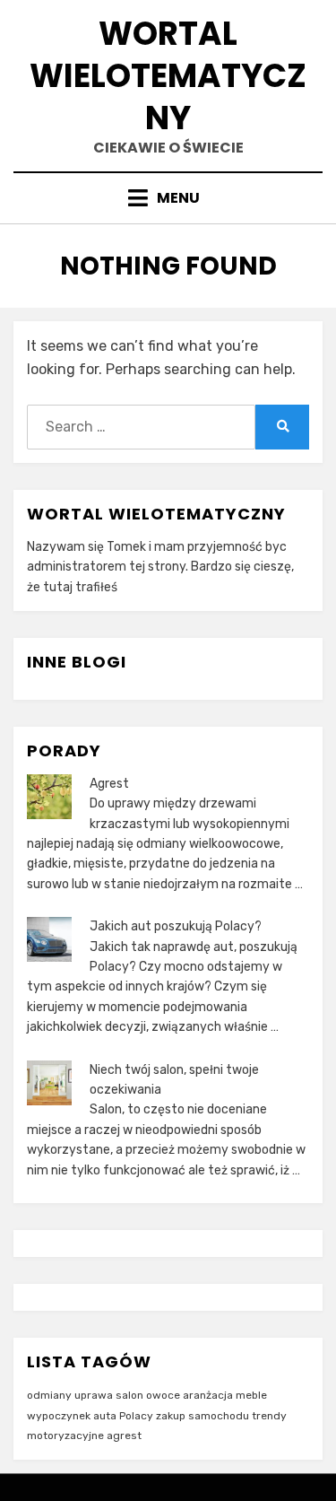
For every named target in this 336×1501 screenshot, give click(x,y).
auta (104, 1415)
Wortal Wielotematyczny (168, 76)
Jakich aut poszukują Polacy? (176, 926)
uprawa (93, 1395)
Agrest (109, 783)
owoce (163, 1395)
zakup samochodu (202, 1415)
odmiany (49, 1395)
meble (251, 1395)
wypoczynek (58, 1415)
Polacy (136, 1415)
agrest (124, 1435)
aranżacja (208, 1395)
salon (129, 1395)
